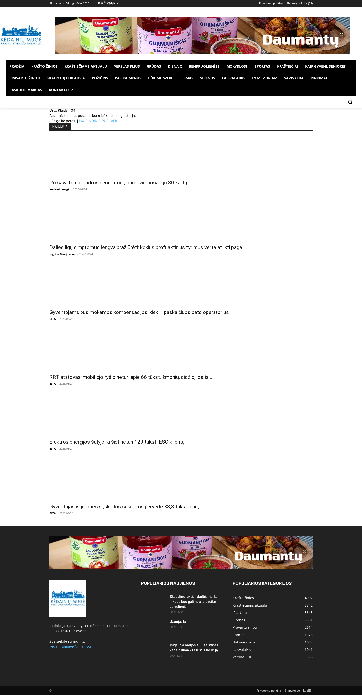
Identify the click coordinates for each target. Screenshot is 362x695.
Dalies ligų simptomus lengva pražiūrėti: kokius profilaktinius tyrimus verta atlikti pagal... (148, 247)
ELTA (52, 319)
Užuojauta (178, 622)
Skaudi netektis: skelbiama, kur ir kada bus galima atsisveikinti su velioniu (194, 601)
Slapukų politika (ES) (299, 690)
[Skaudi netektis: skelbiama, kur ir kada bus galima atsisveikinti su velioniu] (153, 602)
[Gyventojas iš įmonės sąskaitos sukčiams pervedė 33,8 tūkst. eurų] (181, 481)
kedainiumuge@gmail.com (71, 646)
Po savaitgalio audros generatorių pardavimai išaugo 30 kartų (118, 183)
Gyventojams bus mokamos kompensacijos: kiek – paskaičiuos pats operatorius (139, 312)
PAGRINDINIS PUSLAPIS (98, 121)
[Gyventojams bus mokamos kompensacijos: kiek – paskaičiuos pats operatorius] (181, 286)
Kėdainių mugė (59, 189)
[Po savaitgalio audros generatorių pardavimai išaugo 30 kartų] (181, 156)
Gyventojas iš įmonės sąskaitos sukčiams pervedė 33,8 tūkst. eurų (124, 507)
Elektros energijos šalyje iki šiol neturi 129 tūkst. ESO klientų (117, 442)
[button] (350, 102)
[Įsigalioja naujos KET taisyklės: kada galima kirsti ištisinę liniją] (153, 651)
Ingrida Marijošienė (62, 254)
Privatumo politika (268, 690)
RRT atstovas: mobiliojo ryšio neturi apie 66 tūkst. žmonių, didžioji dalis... (130, 377)
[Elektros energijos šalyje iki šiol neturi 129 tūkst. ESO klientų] (181, 416)
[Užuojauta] (153, 627)
